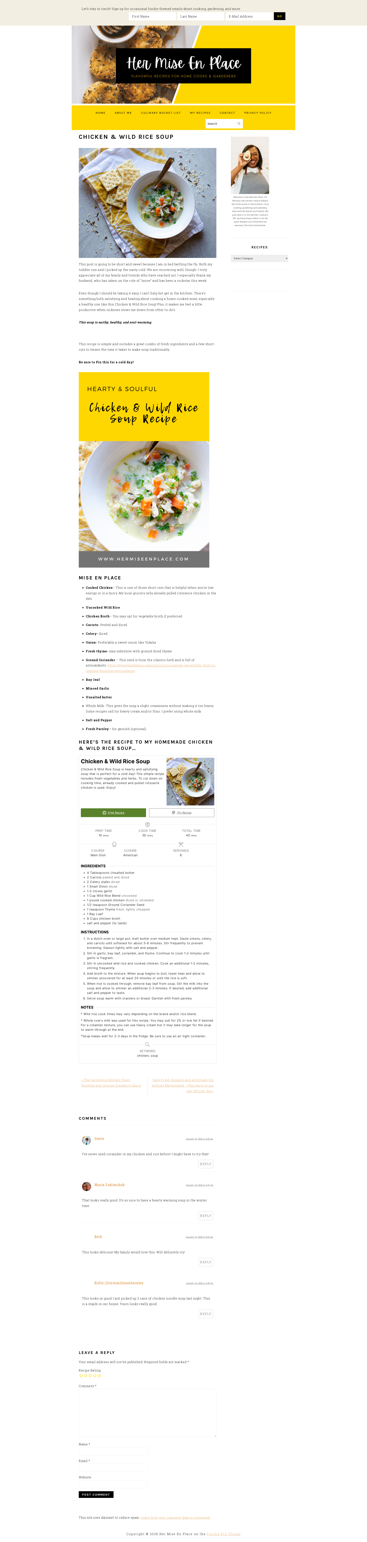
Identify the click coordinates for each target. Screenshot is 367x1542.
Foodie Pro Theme (224, 1534)
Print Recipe (115, 812)
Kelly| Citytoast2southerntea (118, 1283)
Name (84, 1444)
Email (84, 1461)
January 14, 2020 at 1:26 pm (199, 1283)
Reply (206, 1164)
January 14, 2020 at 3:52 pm (199, 1237)
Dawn (99, 1138)
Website (85, 1477)
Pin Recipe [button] (184, 812)
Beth (98, 1236)
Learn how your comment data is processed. (176, 1517)
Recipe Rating (90, 1370)
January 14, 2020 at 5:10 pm (199, 1185)
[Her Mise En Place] (183, 102)
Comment (88, 1386)
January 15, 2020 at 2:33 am (199, 1138)
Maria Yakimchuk (109, 1185)
